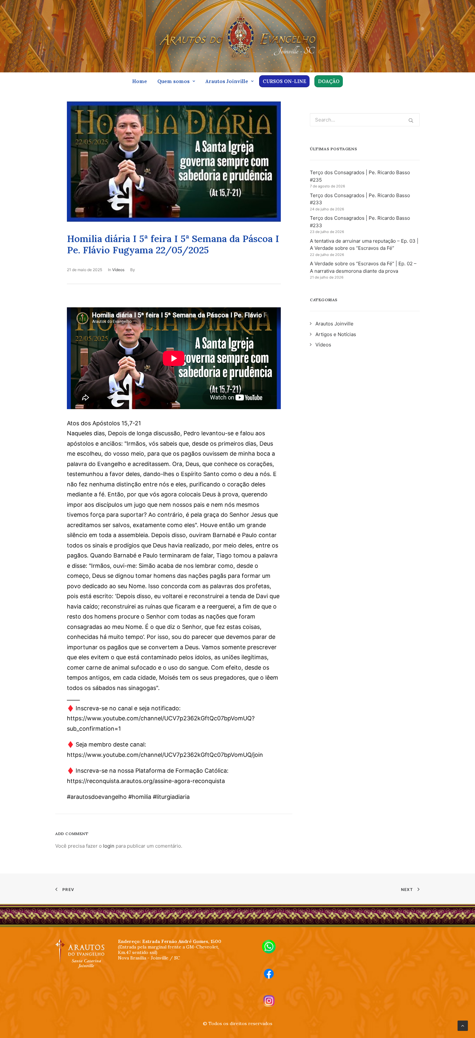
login (108, 846)
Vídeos (118, 269)
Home (139, 81)
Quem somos (173, 81)
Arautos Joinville (227, 81)
